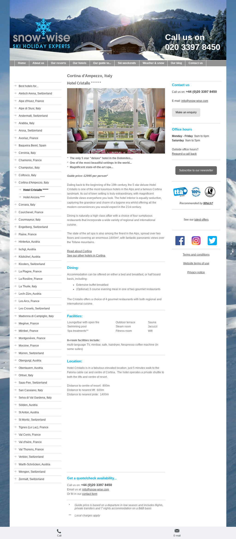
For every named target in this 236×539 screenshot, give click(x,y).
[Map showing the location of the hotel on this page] (116, 433)
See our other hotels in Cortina (86, 255)
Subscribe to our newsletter (196, 170)
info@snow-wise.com (95, 489)
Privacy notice (196, 272)
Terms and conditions (196, 254)
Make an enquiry (186, 112)
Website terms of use (196, 263)
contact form (89, 493)
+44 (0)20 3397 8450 (96, 485)
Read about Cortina (79, 251)
